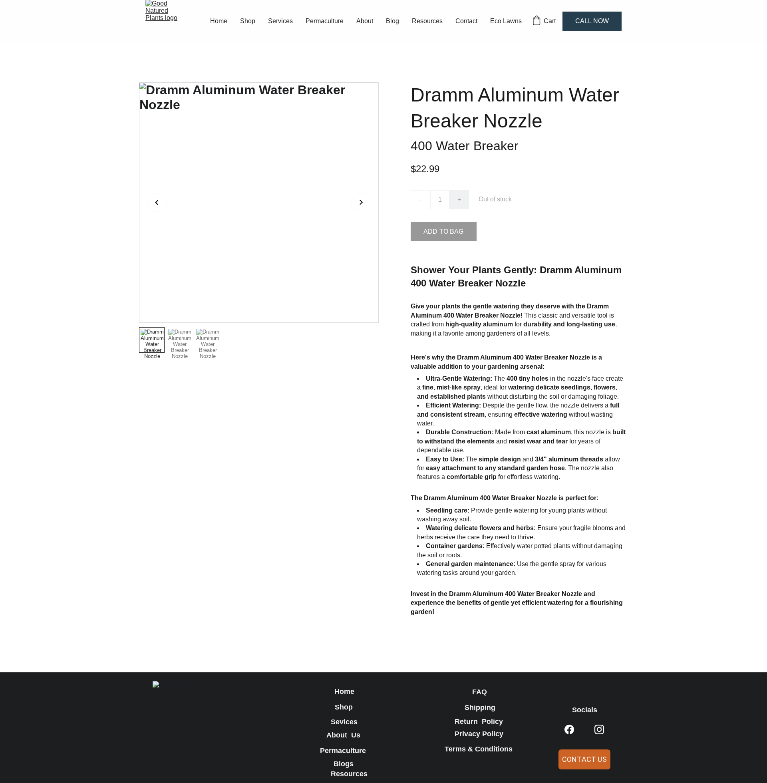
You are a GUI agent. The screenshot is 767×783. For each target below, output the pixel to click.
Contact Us (584, 759)
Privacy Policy (480, 734)
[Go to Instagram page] (599, 730)
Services (280, 21)
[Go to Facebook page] (569, 730)
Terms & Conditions (480, 749)
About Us (344, 735)
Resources (427, 21)
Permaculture (325, 21)
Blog (392, 21)
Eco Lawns (506, 21)
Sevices (344, 722)
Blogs (345, 764)
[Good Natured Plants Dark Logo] (214, 731)
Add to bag (443, 231)
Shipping (480, 707)
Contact (466, 21)
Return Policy (480, 721)
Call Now (592, 21)
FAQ (479, 692)
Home (218, 21)
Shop (247, 21)
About (364, 21)
